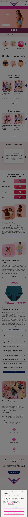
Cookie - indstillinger (14, 513)
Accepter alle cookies (14, 507)
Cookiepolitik (11, 503)
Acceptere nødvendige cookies (14, 510)
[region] (14, 503)
